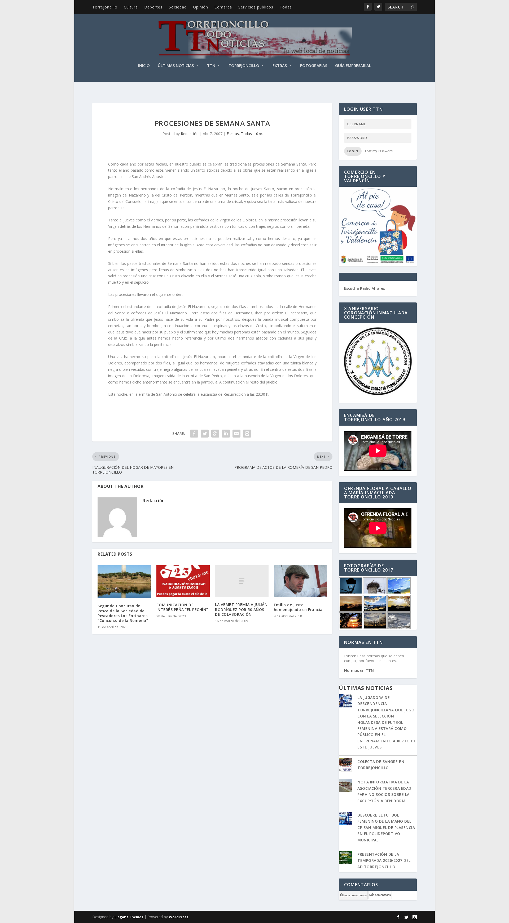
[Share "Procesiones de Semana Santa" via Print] (247, 433)
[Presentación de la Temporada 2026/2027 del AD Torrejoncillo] (345, 858)
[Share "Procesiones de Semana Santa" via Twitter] (204, 433)
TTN (211, 65)
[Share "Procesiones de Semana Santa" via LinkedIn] (226, 433)
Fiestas (233, 133)
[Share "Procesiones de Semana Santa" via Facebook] (194, 433)
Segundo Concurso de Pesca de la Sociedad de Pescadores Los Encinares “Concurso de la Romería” (123, 613)
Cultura (131, 7)
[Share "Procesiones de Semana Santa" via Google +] (215, 433)
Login (352, 151)
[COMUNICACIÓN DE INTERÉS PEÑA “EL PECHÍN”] (183, 581)
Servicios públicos (255, 7)
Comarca (223, 7)
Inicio (144, 65)
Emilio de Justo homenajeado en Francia (298, 607)
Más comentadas (380, 895)
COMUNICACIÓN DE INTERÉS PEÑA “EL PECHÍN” (182, 607)
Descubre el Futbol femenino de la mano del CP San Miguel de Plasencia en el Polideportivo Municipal (386, 827)
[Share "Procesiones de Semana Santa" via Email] (236, 433)
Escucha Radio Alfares (364, 288)
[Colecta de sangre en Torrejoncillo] (345, 765)
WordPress (178, 917)
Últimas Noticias (176, 65)
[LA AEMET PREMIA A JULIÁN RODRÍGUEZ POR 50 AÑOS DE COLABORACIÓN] (242, 581)
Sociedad (178, 7)
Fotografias (313, 65)
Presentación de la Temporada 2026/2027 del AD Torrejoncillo (384, 860)
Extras (280, 65)
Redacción (190, 133)
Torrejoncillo (104, 7)
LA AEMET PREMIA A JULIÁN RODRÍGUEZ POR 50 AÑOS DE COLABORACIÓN (241, 609)
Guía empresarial (353, 65)
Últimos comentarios (353, 895)
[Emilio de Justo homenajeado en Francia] (300, 581)
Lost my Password (379, 151)
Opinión (200, 7)
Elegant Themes (129, 917)
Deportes (153, 7)
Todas (286, 7)
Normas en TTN (359, 670)
